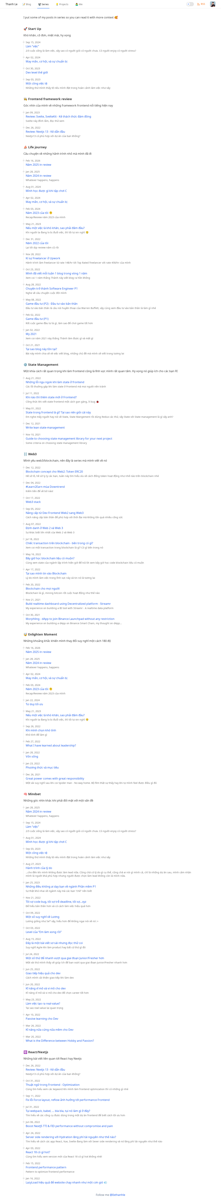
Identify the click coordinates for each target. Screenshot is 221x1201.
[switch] (190, 4)
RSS (203, 4)
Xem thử (206, 1195)
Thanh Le (11, 4)
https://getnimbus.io (165, 1193)
